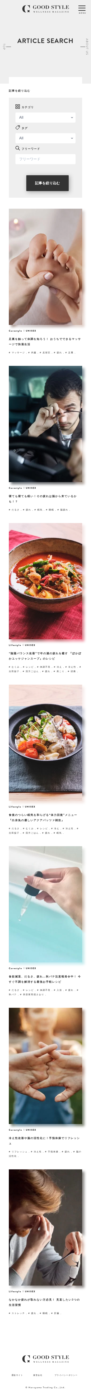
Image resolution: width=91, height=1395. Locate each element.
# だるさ (15, 510)
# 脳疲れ (63, 510)
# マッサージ (17, 352)
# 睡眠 (50, 510)
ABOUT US (87, 47)
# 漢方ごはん (31, 671)
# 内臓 (33, 352)
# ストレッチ (17, 1313)
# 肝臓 (56, 1313)
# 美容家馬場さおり (32, 994)
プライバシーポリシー (66, 1375)
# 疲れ (58, 352)
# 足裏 (70, 352)
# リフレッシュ (19, 1151)
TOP (4, 47)
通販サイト (17, 1375)
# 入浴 (58, 990)
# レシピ (29, 667)
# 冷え (58, 667)
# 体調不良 (44, 667)
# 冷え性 (71, 667)
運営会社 (37, 1375)
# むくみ (15, 667)
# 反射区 (46, 352)
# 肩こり (60, 671)
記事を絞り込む (47, 183)
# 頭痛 (72, 671)
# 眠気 (39, 510)
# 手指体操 (52, 1151)
